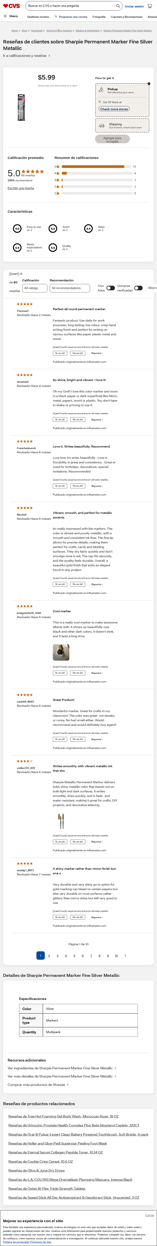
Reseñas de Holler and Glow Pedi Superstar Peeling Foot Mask (57, 1143)
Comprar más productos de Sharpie (36, 1084)
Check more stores (114, 109)
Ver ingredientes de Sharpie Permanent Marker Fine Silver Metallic (60, 1068)
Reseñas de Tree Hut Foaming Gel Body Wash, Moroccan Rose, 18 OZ (63, 1116)
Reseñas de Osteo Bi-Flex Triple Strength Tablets (46, 1188)
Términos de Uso (41, 1242)
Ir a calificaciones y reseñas (25, 55)
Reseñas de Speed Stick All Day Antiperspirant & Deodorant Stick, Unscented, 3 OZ (73, 1197)
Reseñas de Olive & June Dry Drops (36, 1170)
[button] (110, 288)
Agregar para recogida (112, 139)
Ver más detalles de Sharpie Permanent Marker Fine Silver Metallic (60, 1076)
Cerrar (149, 1215)
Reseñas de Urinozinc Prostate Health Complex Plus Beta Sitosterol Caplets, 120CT (73, 1125)
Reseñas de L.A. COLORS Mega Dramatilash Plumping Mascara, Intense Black (70, 1179)
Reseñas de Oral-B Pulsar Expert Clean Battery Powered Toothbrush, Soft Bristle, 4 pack (78, 1134)
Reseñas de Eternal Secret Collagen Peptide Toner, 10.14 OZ (55, 1152)
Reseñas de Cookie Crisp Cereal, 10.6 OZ (40, 1161)
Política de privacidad (16, 1242)
